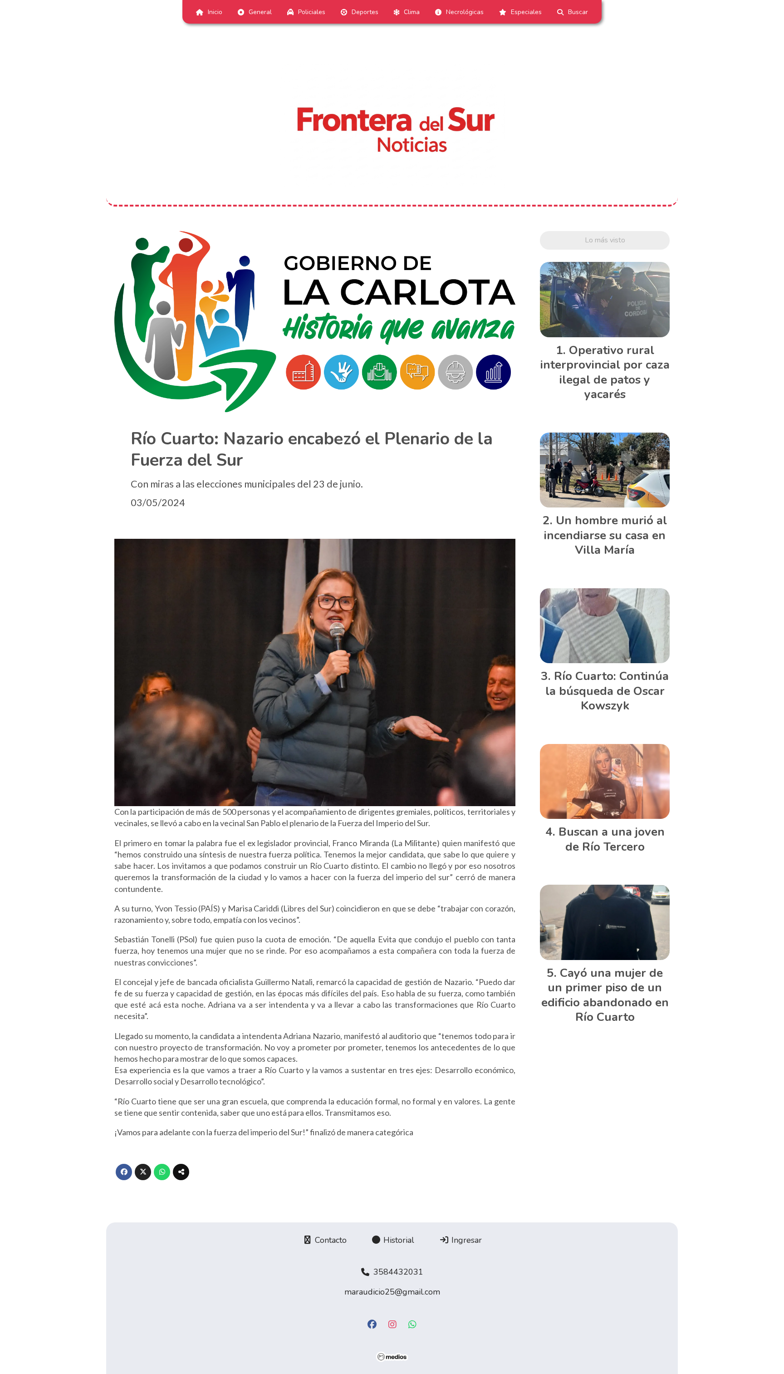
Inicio (215, 12)
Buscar (578, 12)
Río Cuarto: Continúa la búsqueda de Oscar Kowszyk (607, 691)
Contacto (330, 1240)
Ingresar (465, 1240)
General (260, 12)
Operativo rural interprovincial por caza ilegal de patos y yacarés (605, 372)
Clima (412, 12)
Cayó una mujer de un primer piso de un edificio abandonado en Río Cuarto (605, 995)
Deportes (365, 12)
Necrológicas (465, 12)
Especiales (526, 12)
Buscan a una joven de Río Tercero (612, 839)
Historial (397, 1240)
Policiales (311, 12)
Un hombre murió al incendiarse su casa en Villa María (605, 535)
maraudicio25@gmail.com (392, 1291)
